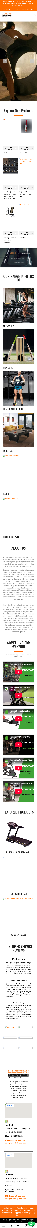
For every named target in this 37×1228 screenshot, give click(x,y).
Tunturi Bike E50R (18, 893)
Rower (5, 153)
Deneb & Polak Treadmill (18, 852)
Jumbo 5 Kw (23, 153)
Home (3, 1208)
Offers (18, 1208)
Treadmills (8, 326)
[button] (31, 1224)
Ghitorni (9, 1175)
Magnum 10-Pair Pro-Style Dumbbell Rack (26, 194)
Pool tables (9, 450)
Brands (25, 1208)
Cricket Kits (9, 367)
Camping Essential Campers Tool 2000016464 (9, 240)
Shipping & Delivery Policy (24, 1213)
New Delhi (9, 1125)
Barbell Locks (23, 238)
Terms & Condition (13, 1210)
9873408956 (18, 5)
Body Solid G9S (18, 935)
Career (18, 1215)
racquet (7, 493)
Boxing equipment (12, 537)
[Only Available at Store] (5, 148)
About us (10, 1208)
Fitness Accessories (13, 409)
